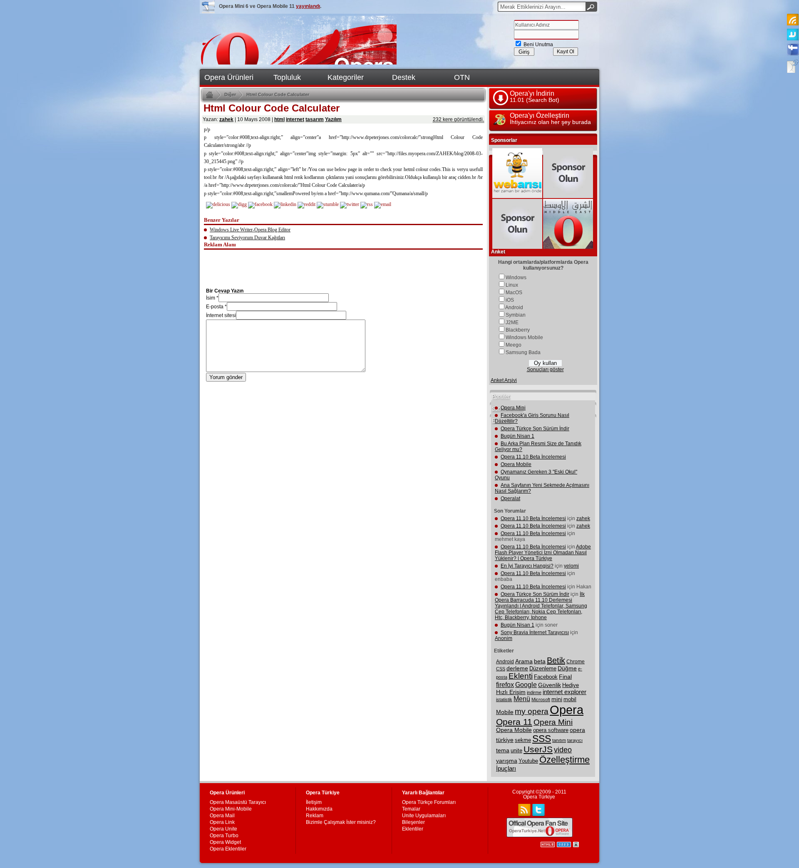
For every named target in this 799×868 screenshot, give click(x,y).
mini (556, 699)
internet (295, 119)
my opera (531, 711)
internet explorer (564, 692)
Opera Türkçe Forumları (429, 802)
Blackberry (518, 330)
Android (514, 307)
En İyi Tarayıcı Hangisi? (527, 566)
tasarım (314, 119)
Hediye (570, 685)
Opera (566, 710)
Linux (512, 285)
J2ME (512, 322)
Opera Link (222, 822)
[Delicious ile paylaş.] (218, 204)
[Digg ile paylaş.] (239, 204)
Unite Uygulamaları (424, 815)
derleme (517, 668)
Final (565, 676)
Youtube (528, 761)
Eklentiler (412, 829)
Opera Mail (222, 815)
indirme (534, 692)
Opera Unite (223, 829)
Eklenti (521, 676)
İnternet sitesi (221, 315)
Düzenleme (542, 668)
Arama (524, 661)
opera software (550, 730)
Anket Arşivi (504, 380)
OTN (462, 77)
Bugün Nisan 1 (517, 436)
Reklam (314, 815)
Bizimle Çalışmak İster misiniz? (341, 822)
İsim (210, 298)
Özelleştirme (564, 759)
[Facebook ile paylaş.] (260, 204)
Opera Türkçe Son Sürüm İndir (535, 429)
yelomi (571, 566)
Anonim (503, 638)
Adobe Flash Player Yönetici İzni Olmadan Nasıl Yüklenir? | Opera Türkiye (543, 552)
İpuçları (506, 768)
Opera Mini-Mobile (231, 809)
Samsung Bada (523, 352)
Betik (556, 660)
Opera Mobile (516, 464)
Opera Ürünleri (228, 77)
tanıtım (559, 740)
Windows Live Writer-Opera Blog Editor (250, 230)
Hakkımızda (319, 809)
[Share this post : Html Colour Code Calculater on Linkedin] (285, 204)
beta (540, 661)
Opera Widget (225, 842)
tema (502, 750)
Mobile (505, 712)
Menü (522, 698)
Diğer (230, 94)
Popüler (501, 396)
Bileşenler (413, 822)
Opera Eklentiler (228, 849)
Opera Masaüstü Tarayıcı (238, 802)
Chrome (575, 662)
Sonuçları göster (545, 369)
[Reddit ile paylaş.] (306, 204)
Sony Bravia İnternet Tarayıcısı (535, 632)
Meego (513, 345)
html (279, 119)
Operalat (510, 498)
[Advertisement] (343, 262)
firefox (505, 684)
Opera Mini (513, 408)
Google (526, 684)
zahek (226, 119)
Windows (516, 277)
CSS (500, 668)
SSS (541, 738)
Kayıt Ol (565, 52)
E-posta (214, 307)
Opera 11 (514, 722)
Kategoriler (346, 77)
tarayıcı (575, 740)
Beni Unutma (537, 44)
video (563, 749)
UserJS (538, 749)
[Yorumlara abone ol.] (366, 204)
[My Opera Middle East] (568, 247)
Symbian (516, 315)
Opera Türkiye (539, 797)
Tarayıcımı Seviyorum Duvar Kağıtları (247, 238)
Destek (403, 77)
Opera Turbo (224, 835)
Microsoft (540, 699)
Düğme (567, 668)
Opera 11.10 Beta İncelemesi (533, 457)
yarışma (506, 761)
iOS (510, 300)
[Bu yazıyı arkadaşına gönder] (382, 204)
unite (516, 751)
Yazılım (333, 119)
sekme (523, 740)
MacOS (514, 292)
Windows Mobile (524, 337)
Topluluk (287, 77)
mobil (569, 699)
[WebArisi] (517, 196)
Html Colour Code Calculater (277, 94)
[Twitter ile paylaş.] (349, 204)
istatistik (504, 699)
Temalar (411, 809)
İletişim (314, 802)
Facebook (546, 677)
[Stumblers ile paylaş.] (328, 204)
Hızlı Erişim (511, 692)
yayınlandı (308, 6)
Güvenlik (549, 685)
